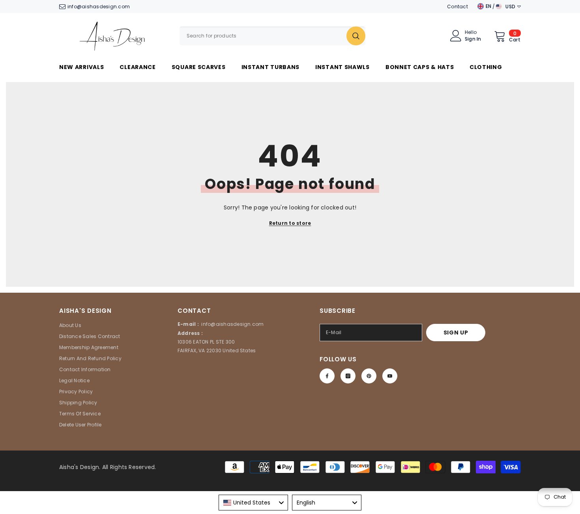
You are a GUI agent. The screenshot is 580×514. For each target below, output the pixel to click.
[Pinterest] (368, 375)
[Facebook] (327, 375)
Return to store (290, 223)
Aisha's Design (79, 467)
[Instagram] (348, 375)
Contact (457, 6)
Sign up (455, 332)
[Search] (272, 35)
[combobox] (263, 35)
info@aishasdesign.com (98, 6)
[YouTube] (389, 375)
